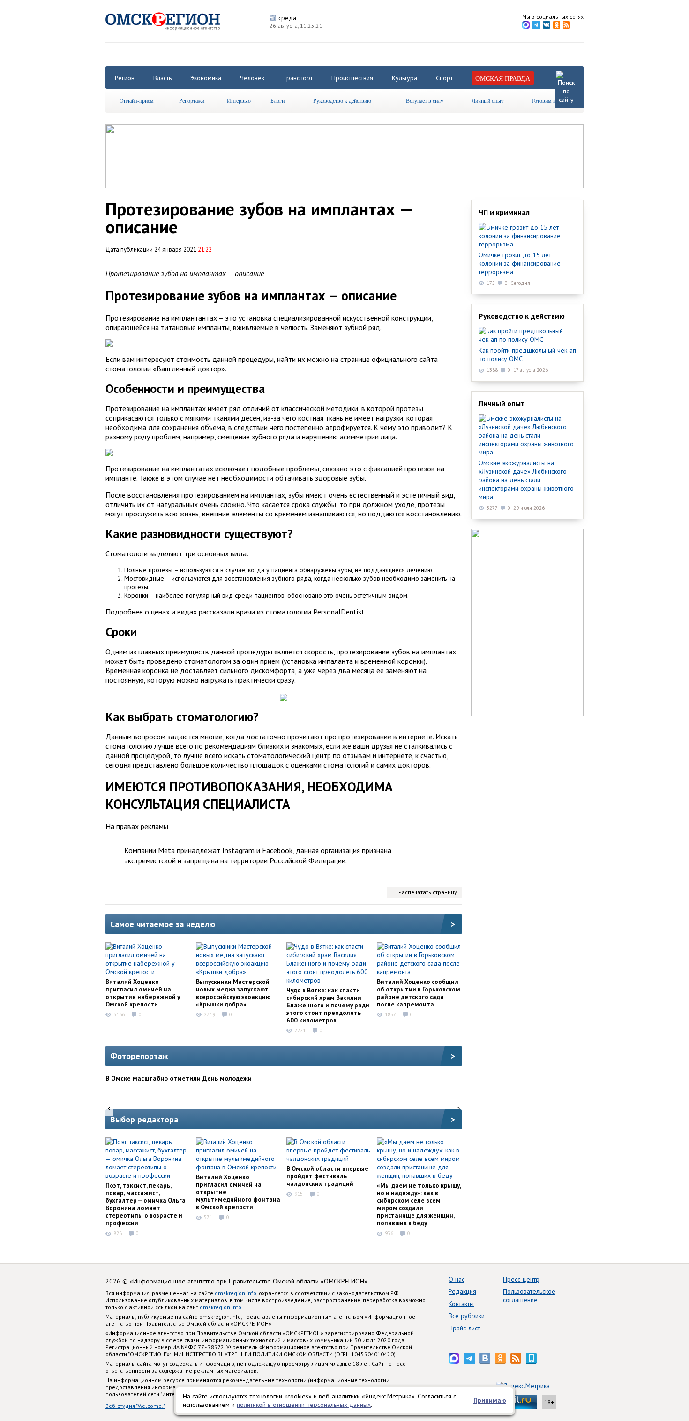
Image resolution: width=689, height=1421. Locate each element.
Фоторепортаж (139, 1056)
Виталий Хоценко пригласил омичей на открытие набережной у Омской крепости (142, 992)
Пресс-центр (521, 1279)
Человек (252, 78)
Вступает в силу (424, 100)
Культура (404, 78)
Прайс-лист (464, 1328)
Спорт (444, 78)
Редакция (462, 1291)
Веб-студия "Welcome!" (135, 1405)
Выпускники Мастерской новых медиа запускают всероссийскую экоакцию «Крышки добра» (233, 992)
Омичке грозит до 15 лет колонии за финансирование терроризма (520, 263)
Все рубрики (467, 1316)
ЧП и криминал (504, 212)
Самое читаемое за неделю (162, 924)
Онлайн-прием (137, 100)
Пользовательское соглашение (529, 1295)
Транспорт (298, 78)
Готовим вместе (550, 100)
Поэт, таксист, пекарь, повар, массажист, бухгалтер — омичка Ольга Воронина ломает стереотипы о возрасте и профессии (145, 1204)
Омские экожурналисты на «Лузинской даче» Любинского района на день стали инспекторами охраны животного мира (526, 480)
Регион (125, 78)
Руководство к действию (342, 100)
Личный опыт (487, 100)
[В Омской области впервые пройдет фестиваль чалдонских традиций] (328, 1150)
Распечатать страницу (427, 892)
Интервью (239, 100)
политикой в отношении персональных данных (304, 1404)
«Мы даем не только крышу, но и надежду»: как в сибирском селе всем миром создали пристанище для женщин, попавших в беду (419, 1204)
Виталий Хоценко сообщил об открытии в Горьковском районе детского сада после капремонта (418, 992)
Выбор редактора (144, 1119)
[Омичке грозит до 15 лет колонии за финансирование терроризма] (527, 235)
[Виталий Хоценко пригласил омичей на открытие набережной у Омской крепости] (147, 959)
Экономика (205, 78)
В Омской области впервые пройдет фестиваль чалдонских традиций (327, 1176)
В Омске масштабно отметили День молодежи (178, 1078)
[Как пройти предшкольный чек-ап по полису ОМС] (527, 335)
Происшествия (352, 78)
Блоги (277, 100)
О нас (456, 1279)
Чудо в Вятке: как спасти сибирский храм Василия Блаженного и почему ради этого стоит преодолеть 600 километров (327, 1005)
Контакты (461, 1303)
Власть (162, 78)
